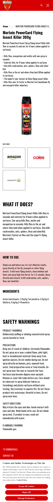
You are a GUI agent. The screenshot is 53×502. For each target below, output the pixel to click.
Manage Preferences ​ (26, 498)
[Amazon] (14, 158)
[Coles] (38, 158)
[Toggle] (47, 5)
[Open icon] (41, 5)
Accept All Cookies (26, 486)
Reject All (26, 492)
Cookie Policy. (21, 480)
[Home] (7, 5)
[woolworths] (14, 180)
